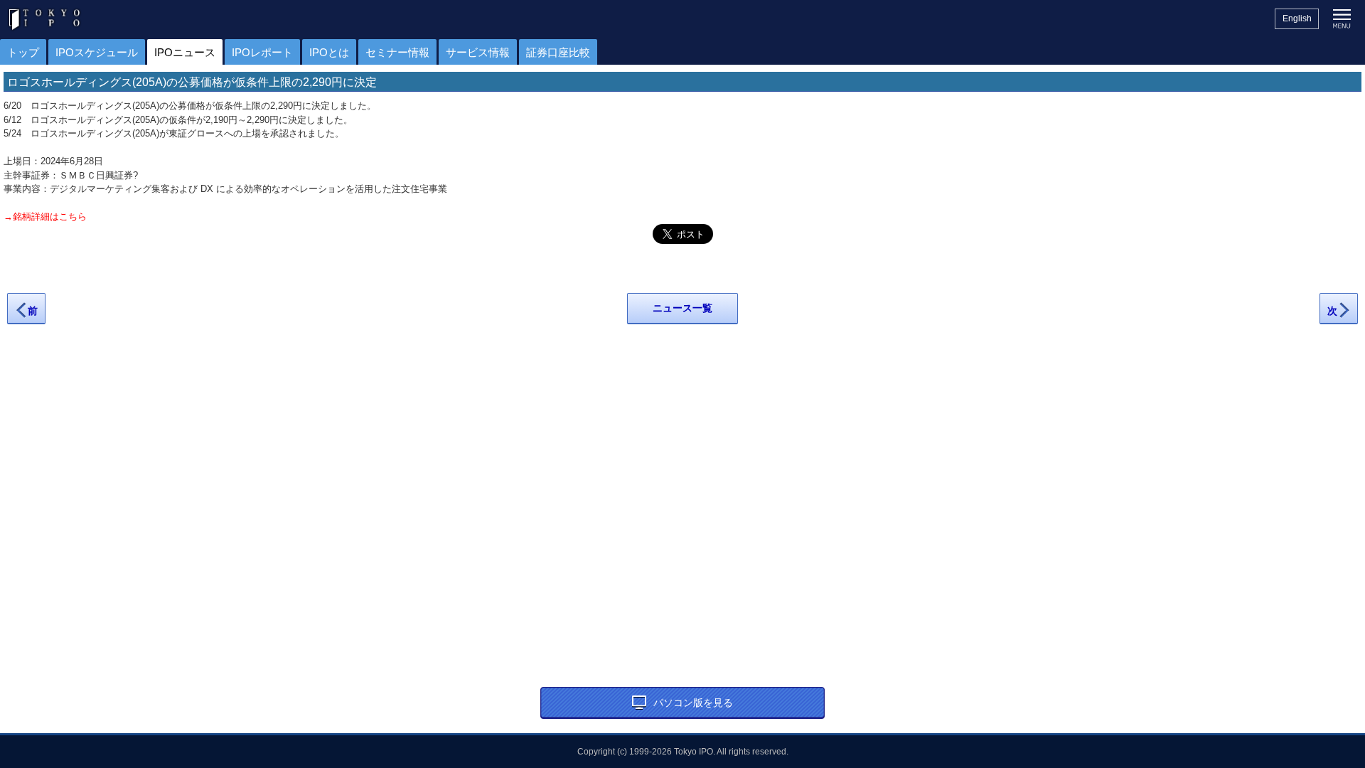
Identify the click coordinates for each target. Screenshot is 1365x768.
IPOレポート (262, 52)
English (1297, 18)
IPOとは (329, 52)
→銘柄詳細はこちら (45, 216)
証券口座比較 (558, 52)
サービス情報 (478, 52)
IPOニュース (184, 52)
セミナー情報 (397, 52)
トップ (23, 52)
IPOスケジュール (96, 52)
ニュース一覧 (682, 308)
